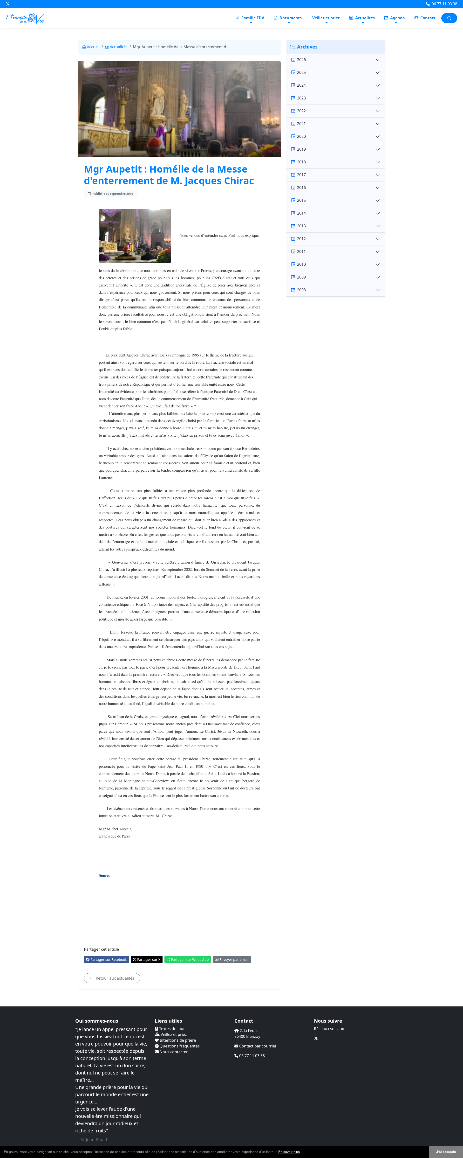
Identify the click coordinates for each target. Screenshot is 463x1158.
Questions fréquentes (179, 1046)
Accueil (93, 46)
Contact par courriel (257, 1046)
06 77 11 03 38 (444, 4)
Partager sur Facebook (108, 959)
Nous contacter (173, 1051)
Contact (427, 18)
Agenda (397, 18)
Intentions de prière (177, 1040)
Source (104, 875)
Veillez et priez (326, 18)
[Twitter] (8, 4)
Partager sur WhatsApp (190, 959)
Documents (290, 18)
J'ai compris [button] (446, 1152)
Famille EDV (252, 18)
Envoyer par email (234, 959)
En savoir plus (289, 1152)
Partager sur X (148, 959)
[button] (301, 1152)
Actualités (364, 18)
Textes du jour (171, 1028)
